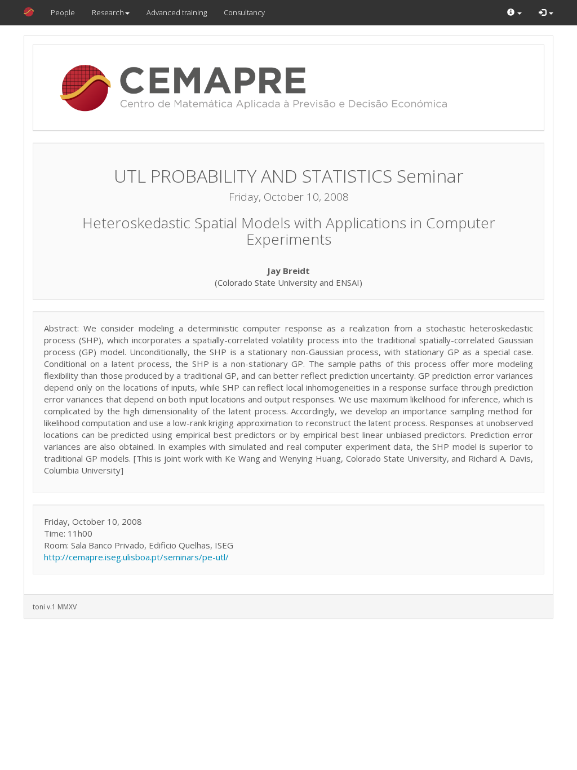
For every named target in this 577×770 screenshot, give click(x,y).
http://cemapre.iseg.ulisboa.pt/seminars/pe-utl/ (136, 557)
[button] (514, 12)
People (63, 12)
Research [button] (108, 12)
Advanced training (177, 12)
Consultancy (244, 12)
